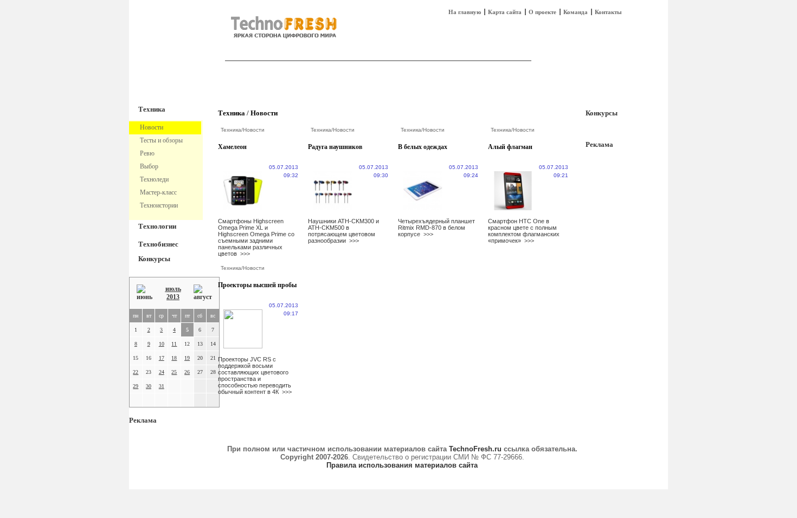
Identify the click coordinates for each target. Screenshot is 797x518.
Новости (264, 113)
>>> (245, 253)
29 (135, 386)
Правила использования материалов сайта (402, 465)
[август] (202, 293)
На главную (464, 12)
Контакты (608, 12)
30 (148, 386)
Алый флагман (510, 147)
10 (161, 344)
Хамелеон (232, 147)
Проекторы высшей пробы (257, 285)
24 (161, 372)
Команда (575, 12)
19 (187, 358)
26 (187, 372)
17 (161, 358)
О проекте (542, 12)
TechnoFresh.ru (475, 449)
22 (135, 372)
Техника (151, 109)
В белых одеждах (422, 147)
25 (174, 372)
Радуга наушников (335, 147)
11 (174, 344)
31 (161, 386)
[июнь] (144, 293)
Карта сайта (505, 12)
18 (174, 358)
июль (173, 289)
